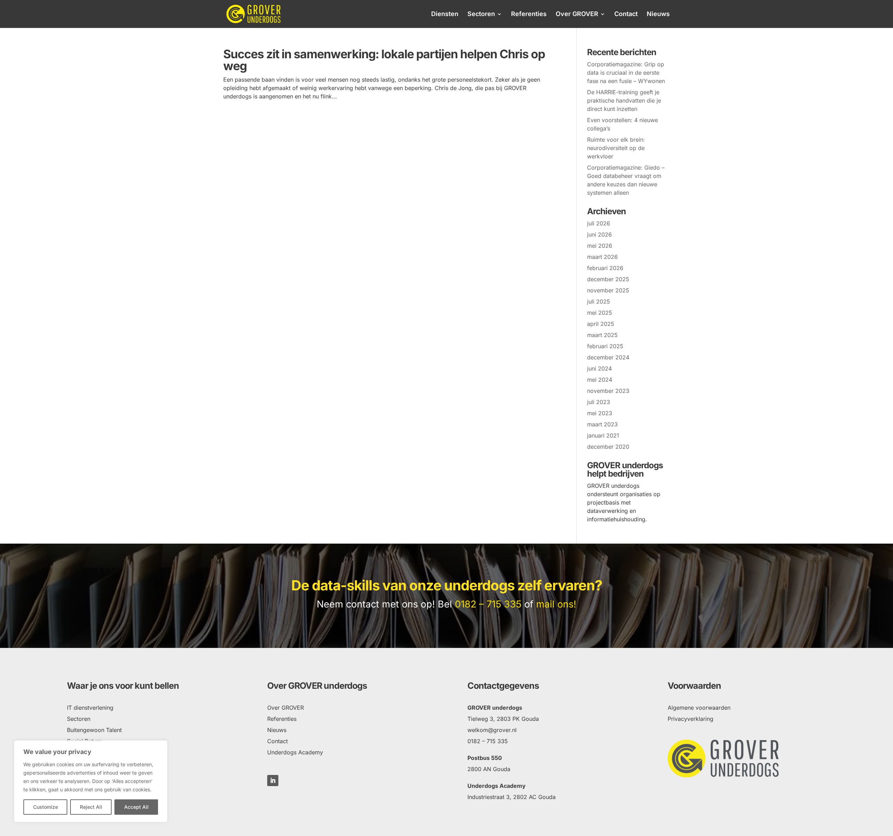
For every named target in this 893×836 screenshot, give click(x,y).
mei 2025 (599, 312)
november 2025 (608, 290)
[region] (90, 781)
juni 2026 (599, 234)
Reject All (91, 807)
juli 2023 (598, 401)
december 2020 (608, 446)
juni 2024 (599, 368)
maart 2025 (602, 334)
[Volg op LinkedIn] (272, 780)
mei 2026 (599, 245)
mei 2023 (599, 413)
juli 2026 (598, 223)
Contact (626, 14)
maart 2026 (602, 256)
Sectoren (481, 14)
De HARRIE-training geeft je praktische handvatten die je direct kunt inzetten (624, 100)
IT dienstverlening (90, 707)
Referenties (529, 14)
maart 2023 (602, 424)
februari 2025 (605, 346)
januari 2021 (603, 435)
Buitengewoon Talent (94, 729)
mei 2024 (599, 379)
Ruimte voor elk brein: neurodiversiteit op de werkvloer (616, 148)
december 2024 (608, 357)
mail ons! (556, 604)
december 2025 (608, 279)
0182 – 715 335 (488, 604)
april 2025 (600, 323)
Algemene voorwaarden (699, 707)
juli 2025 (598, 301)
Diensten (444, 14)
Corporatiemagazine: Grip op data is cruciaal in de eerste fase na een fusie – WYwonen (626, 72)
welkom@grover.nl (492, 729)
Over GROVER (577, 14)
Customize (45, 807)
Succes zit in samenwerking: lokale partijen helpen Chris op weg (384, 60)
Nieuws (658, 14)
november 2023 (608, 390)
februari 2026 (605, 267)
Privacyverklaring (690, 718)
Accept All (136, 807)
